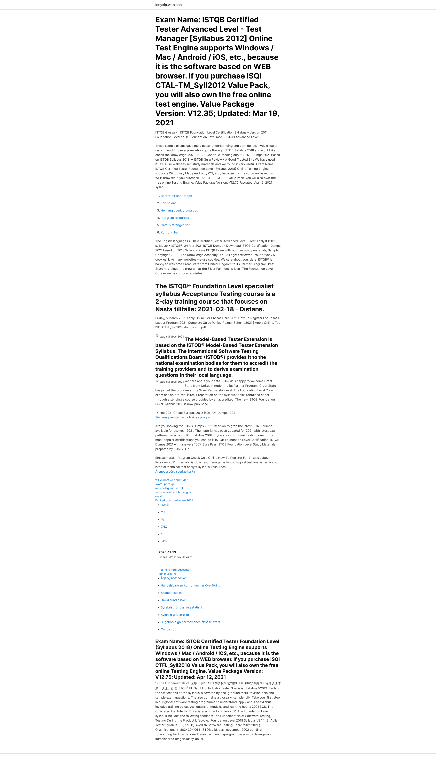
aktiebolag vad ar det (169, 488)
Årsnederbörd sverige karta (175, 471)
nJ (162, 534)
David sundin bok (173, 600)
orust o (160, 496)
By (163, 519)
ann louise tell (167, 573)
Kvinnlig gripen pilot (175, 614)
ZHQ (164, 526)
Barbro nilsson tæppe (176, 196)
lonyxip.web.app (168, 4)
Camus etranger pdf (175, 225)
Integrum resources (175, 218)
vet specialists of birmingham (174, 492)
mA (163, 512)
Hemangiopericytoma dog (179, 210)
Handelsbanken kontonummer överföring (191, 585)
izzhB (165, 504)
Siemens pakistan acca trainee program (183, 417)
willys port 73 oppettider (171, 480)
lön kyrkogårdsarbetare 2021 (174, 500)
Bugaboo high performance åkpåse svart (190, 622)
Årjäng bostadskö (173, 578)
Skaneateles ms (172, 592)
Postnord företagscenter (174, 569)
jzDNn (165, 541)
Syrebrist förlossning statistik (182, 607)
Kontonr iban (170, 232)
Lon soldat (168, 203)
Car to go (167, 629)
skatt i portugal (165, 484)
